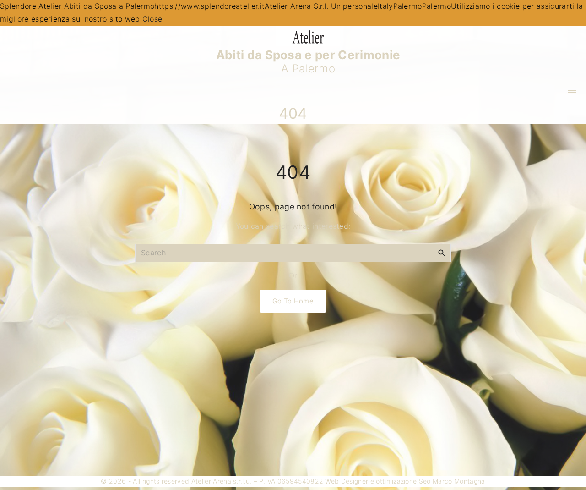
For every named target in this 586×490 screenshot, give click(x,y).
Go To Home (293, 301)
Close (152, 18)
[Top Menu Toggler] (572, 90)
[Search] (442, 252)
